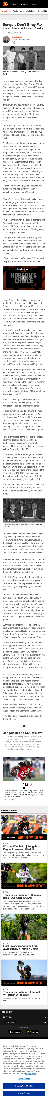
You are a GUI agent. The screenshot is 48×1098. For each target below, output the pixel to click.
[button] (24, 278)
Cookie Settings (24, 1079)
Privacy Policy (30, 1074)
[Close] (45, 1042)
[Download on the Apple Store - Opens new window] (14, 1032)
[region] (24, 1068)
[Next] (31, 784)
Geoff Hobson (17, 37)
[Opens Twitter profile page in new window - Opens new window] (13, 42)
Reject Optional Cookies (24, 1086)
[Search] (40, 4)
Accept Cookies (24, 1093)
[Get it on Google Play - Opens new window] (32, 1033)
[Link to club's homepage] (5, 3)
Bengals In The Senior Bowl (23, 733)
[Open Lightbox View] (24, 779)
